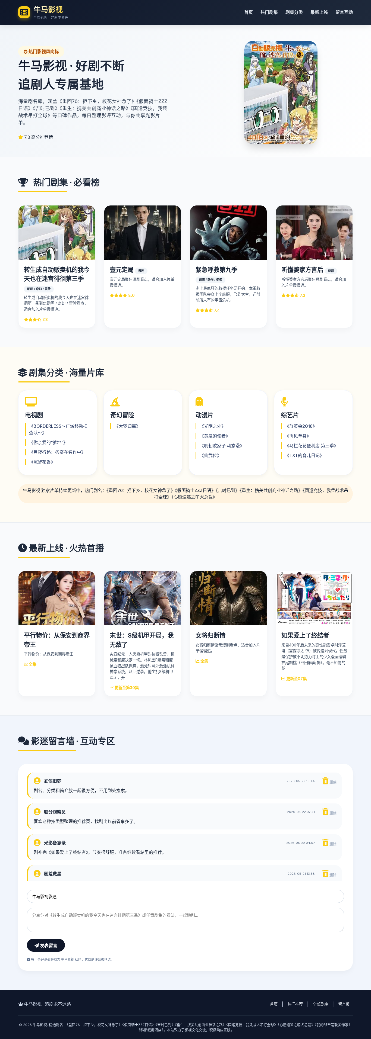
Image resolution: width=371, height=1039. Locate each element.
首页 (248, 12)
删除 (332, 782)
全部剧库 (320, 1004)
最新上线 (319, 12)
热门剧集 (269, 12)
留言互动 (344, 12)
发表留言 (48, 945)
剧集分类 (294, 12)
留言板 (344, 1004)
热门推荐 (295, 1004)
